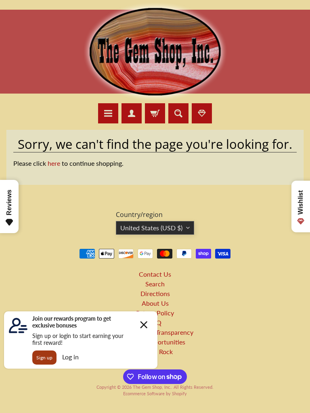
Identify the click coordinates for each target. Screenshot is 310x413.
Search (155, 284)
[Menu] (108, 113)
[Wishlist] (202, 113)
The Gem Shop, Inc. (152, 387)
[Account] (131, 113)
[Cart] (155, 113)
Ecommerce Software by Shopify (155, 393)
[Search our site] (178, 113)
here (54, 163)
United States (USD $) (151, 228)
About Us (155, 303)
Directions (155, 293)
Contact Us (155, 274)
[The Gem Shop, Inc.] (155, 98)
